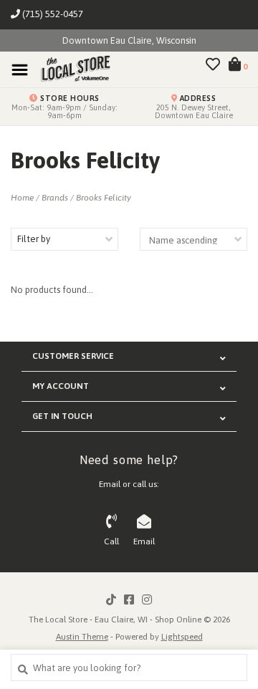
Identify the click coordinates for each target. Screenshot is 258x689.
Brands (55, 198)
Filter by (33, 238)
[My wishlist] (213, 66)
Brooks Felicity (103, 198)
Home (22, 198)
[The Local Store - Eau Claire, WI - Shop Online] (71, 69)
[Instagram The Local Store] (147, 599)
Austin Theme (82, 637)
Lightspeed (182, 637)
